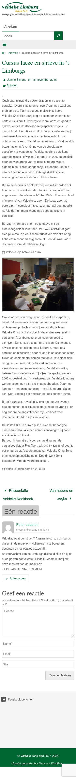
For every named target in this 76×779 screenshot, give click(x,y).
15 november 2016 (44, 79)
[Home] (2, 52)
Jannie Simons (16, 79)
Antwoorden (18, 575)
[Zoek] (58, 35)
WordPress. (58, 761)
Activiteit (13, 52)
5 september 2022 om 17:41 (32, 527)
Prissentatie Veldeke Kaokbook (18, 493)
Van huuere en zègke (61, 493)
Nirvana (43, 761)
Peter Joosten (27, 521)
